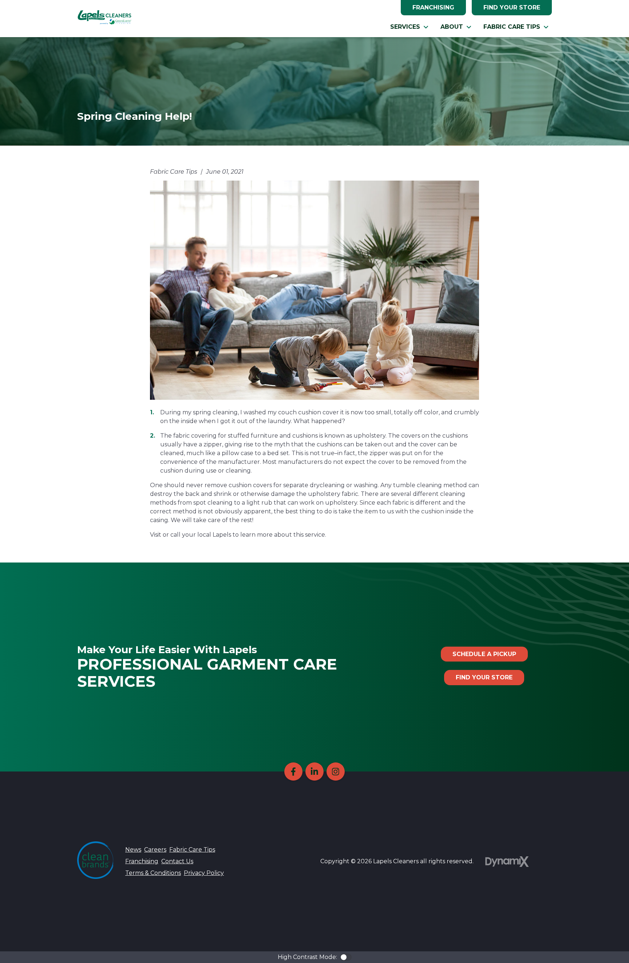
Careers (155, 849)
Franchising (433, 7)
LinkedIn (314, 771)
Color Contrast (346, 957)
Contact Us (177, 861)
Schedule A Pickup (484, 654)
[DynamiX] (507, 861)
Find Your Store (511, 7)
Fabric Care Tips (192, 849)
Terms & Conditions (153, 872)
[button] (409, 27)
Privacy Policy (204, 872)
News (133, 849)
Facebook (293, 771)
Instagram (336, 771)
